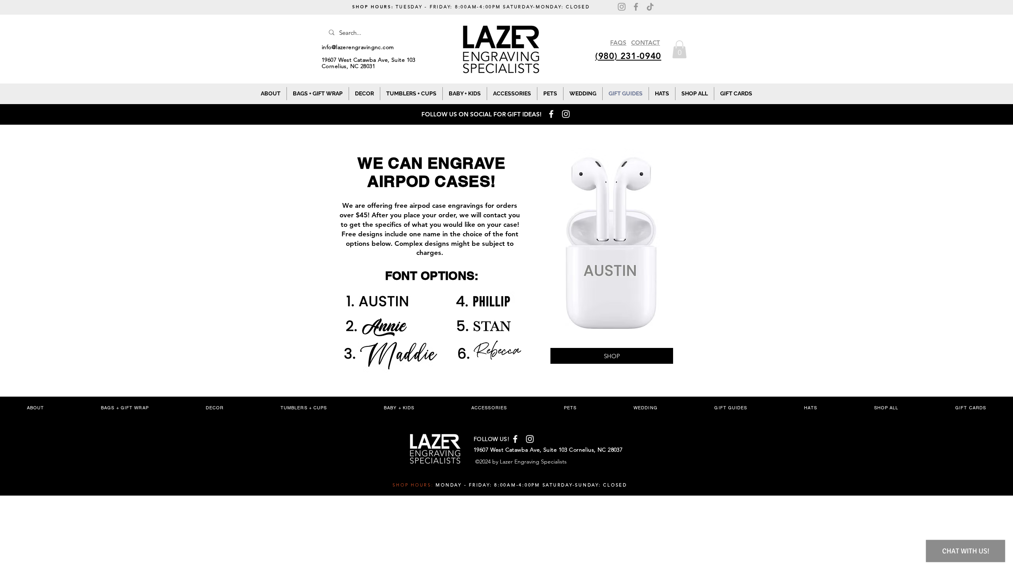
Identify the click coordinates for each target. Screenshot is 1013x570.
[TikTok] (650, 7)
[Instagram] (622, 7)
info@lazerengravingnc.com (358, 47)
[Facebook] (636, 7)
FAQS (618, 42)
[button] (679, 49)
